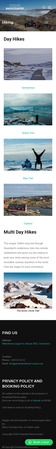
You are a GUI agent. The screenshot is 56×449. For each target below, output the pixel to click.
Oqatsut (28, 223)
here (10, 407)
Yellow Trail (28, 133)
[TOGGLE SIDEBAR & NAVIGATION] (51, 7)
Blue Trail (28, 178)
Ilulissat (36, 400)
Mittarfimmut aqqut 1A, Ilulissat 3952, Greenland (26, 343)
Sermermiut (28, 87)
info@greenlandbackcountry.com (26, 363)
